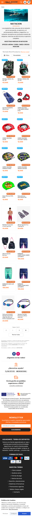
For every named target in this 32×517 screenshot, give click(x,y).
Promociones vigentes (17, 486)
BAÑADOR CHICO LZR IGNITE (8, 284)
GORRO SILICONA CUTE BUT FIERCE (22, 138)
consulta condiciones (16, 386)
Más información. (13, 509)
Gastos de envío (17, 478)
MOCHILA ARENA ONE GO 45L (23, 79)
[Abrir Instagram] (18, 354)
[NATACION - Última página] (26, 330)
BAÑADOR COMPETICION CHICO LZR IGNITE (23, 285)
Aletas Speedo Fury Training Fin (23, 225)
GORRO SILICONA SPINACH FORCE (7, 167)
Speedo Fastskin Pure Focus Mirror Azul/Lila (22, 316)
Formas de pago (17, 476)
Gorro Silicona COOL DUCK (7, 196)
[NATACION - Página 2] (19, 330)
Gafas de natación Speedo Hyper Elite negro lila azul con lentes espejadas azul (8, 316)
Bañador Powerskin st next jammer (7, 225)
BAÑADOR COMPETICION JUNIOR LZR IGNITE (23, 255)
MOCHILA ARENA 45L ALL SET (8, 79)
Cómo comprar (16, 470)
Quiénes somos (17, 473)
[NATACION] (6, 330)
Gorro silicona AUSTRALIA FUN (22, 196)
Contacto (17, 492)
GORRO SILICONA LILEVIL (7, 138)
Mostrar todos (25, 52)
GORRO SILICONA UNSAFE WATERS (22, 167)
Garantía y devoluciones (16, 481)
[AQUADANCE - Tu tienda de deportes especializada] (11, 2)
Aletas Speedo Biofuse (6, 254)
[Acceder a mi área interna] (25, 2)
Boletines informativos (16, 484)
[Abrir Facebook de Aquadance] (14, 354)
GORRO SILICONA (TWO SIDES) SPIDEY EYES (23, 109)
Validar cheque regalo (17, 489)
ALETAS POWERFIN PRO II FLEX (7, 108)
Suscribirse (16, 430)
